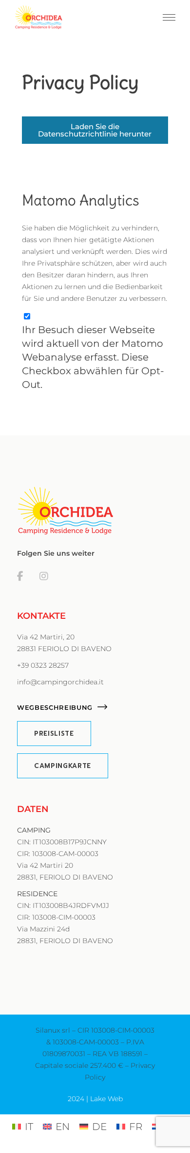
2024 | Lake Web (95, 1098)
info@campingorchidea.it (60, 682)
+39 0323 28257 (43, 665)
